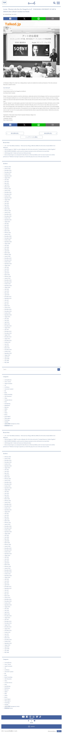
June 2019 (6, 269)
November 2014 (8, 333)
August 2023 (7, 177)
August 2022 (7, 199)
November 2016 (8, 311)
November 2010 (8, 349)
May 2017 (6, 304)
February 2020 (7, 254)
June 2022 (6, 203)
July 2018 (6, 289)
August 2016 (7, 316)
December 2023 (7, 170)
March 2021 (7, 230)
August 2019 (7, 265)
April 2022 (6, 207)
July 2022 (6, 201)
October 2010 (7, 351)
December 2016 (7, 309)
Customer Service (8, 400)
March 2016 (7, 324)
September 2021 (8, 219)
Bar (5, 390)
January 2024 (7, 168)
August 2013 (7, 338)
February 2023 (7, 188)
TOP (4, 3)
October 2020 (7, 239)
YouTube (6, 422)
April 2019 (6, 272)
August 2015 (7, 327)
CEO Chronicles (8, 396)
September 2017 (8, 298)
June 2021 (6, 225)
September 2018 (8, 285)
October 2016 (7, 313)
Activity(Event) (7, 379)
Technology (7, 420)
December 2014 (7, 331)
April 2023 (6, 185)
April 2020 (6, 250)
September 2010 (8, 353)
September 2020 (8, 241)
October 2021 (7, 218)
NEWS (15, 14)
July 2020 (6, 245)
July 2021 (6, 223)
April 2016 (6, 322)
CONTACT (33, 726)
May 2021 (6, 227)
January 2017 (7, 307)
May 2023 (6, 183)
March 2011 (7, 347)
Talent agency (7, 418)
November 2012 (8, 340)
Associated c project (8, 389)
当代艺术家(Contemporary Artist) (11, 423)
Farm (5, 401)
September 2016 (8, 314)
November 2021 (8, 216)
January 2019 (7, 278)
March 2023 (7, 186)
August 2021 (7, 221)
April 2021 (6, 229)
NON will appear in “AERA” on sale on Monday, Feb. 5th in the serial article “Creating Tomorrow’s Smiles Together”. (30, 149)
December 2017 (7, 296)
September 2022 (8, 197)
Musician (6, 407)
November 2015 (8, 325)
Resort (5, 414)
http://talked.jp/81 (6, 87)
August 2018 (7, 287)
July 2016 (6, 318)
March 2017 (7, 305)
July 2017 (6, 300)
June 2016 (6, 320)
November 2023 (8, 172)
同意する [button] (59, 731)
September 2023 (8, 175)
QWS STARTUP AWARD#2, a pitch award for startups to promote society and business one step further (26, 151)
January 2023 (7, 190)
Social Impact (7, 416)
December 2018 (7, 280)
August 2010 (7, 355)
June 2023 (6, 181)
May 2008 (6, 362)
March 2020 (7, 252)
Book (12, 14)
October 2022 (7, 196)
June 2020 (6, 247)
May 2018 (6, 293)
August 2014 (7, 335)
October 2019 (7, 261)
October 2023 (7, 174)
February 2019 (7, 276)
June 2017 (6, 302)
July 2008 (6, 360)
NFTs (5, 411)
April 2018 (6, 294)
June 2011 (6, 344)
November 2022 (8, 194)
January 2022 (7, 212)
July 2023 (6, 179)
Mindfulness (7, 405)
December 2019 (7, 258)
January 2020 (7, 256)
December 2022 (7, 192)
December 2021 (7, 214)
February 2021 (7, 232)
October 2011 (7, 342)
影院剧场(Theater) (8, 425)
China (5, 398)
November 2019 (8, 260)
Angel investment (8, 383)
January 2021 (7, 234)
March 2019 (7, 274)
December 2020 (7, 236)
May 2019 (6, 271)
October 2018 (7, 283)
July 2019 (6, 267)
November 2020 (8, 238)
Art (5, 385)
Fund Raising (7, 403)
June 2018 (6, 291)
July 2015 (6, 329)
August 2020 (7, 243)
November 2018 (8, 282)
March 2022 (7, 208)
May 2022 (6, 205)
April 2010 (6, 356)
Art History (6, 387)
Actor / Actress (7, 381)
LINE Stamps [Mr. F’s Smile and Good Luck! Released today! (17, 153)
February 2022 (7, 210)
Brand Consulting (8, 394)
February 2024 (7, 166)
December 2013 (7, 336)
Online (5, 412)
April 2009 (6, 358)
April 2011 (6, 346)
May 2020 (6, 249)
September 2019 (8, 263)
